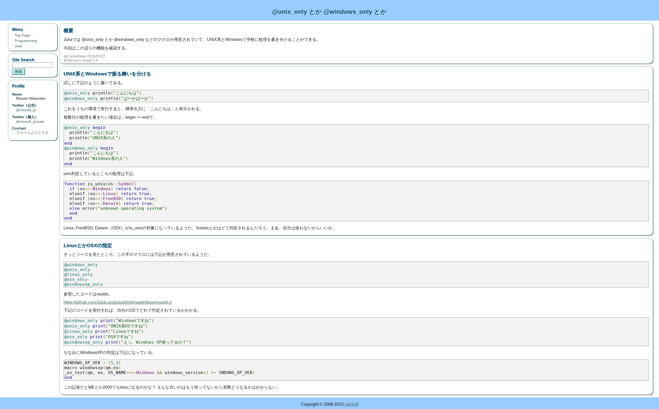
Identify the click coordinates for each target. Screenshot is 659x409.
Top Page (22, 35)
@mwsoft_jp (26, 110)
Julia (18, 46)
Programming (26, 41)
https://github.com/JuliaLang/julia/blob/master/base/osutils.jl (118, 302)
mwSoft (351, 404)
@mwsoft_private (30, 121)
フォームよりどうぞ (32, 132)
